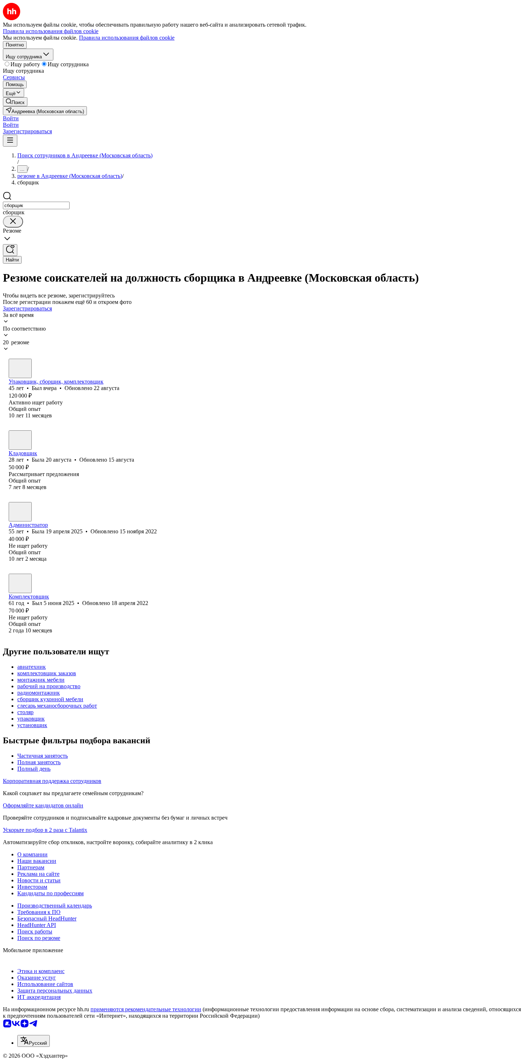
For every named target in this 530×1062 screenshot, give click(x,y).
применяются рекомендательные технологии (145, 1009)
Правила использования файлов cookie (127, 38)
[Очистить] (13, 222)
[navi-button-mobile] (10, 141)
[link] (15, 101)
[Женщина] (20, 440)
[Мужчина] (20, 368)
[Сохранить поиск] (10, 250)
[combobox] (36, 205)
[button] (11, 118)
